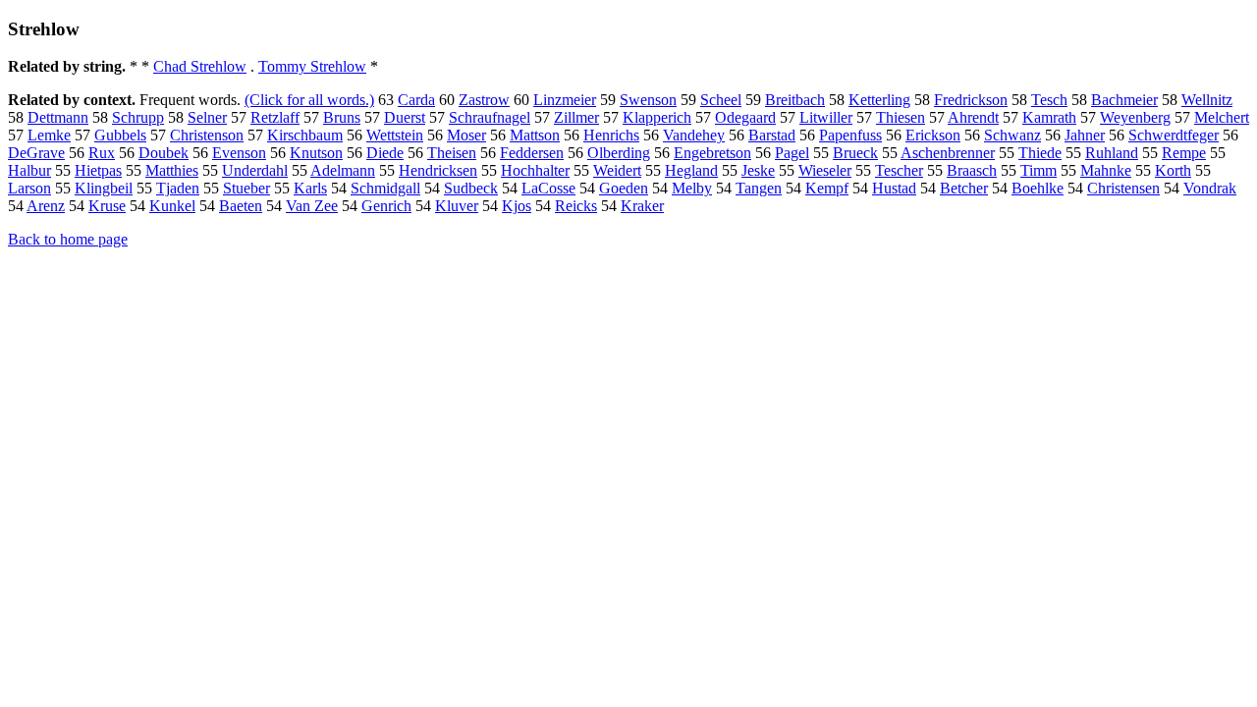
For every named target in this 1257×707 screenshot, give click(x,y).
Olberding (618, 152)
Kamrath (1049, 117)
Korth (1173, 170)
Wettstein (394, 135)
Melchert (1221, 117)
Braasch (972, 170)
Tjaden (177, 188)
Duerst (404, 117)
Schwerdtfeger (1173, 135)
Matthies (171, 170)
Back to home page (68, 239)
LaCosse (548, 188)
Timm (1038, 170)
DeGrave (36, 152)
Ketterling (879, 99)
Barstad (771, 135)
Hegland (691, 170)
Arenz (46, 205)
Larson (29, 188)
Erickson (932, 135)
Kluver (456, 205)
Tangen (759, 188)
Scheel (720, 99)
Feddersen (532, 152)
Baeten (240, 205)
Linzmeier (564, 99)
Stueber (246, 188)
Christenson (207, 135)
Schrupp (138, 117)
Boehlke (1037, 188)
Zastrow (484, 99)
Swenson (648, 99)
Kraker (642, 205)
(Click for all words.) (309, 99)
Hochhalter (535, 170)
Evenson (239, 152)
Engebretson (712, 152)
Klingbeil (104, 188)
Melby (692, 188)
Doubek (163, 152)
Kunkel (172, 205)
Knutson (316, 152)
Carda (416, 99)
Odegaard (745, 117)
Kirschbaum (305, 135)
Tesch (1049, 99)
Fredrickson (971, 99)
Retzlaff (275, 117)
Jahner (1085, 135)
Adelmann (342, 170)
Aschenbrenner (948, 152)
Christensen (1123, 188)
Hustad (894, 188)
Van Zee (312, 205)
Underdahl (255, 170)
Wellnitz (1206, 99)
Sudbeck (471, 188)
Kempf (826, 188)
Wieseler (824, 170)
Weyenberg (1135, 117)
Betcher (964, 188)
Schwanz (1012, 135)
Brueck (855, 152)
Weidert (617, 170)
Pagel (792, 152)
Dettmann (57, 117)
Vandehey (694, 135)
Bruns (341, 117)
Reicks (576, 205)
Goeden (623, 188)
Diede (385, 152)
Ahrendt (973, 117)
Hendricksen (438, 170)
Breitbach (795, 99)
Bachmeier (1124, 99)
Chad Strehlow (199, 66)
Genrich (386, 205)
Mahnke (1105, 170)
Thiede (1040, 152)
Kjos (516, 205)
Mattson (535, 135)
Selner (207, 117)
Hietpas (98, 170)
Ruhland (1111, 152)
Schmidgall (385, 188)
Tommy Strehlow (312, 66)
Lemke (49, 135)
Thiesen (900, 117)
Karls (310, 188)
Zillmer (576, 117)
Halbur (29, 170)
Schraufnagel (489, 117)
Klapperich (657, 117)
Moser (466, 135)
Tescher (899, 170)
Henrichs (611, 135)
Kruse (107, 205)
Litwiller (825, 117)
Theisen (451, 152)
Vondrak (1209, 188)
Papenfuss (850, 135)
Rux (101, 152)
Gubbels (120, 135)
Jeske (758, 170)
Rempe (1184, 152)
